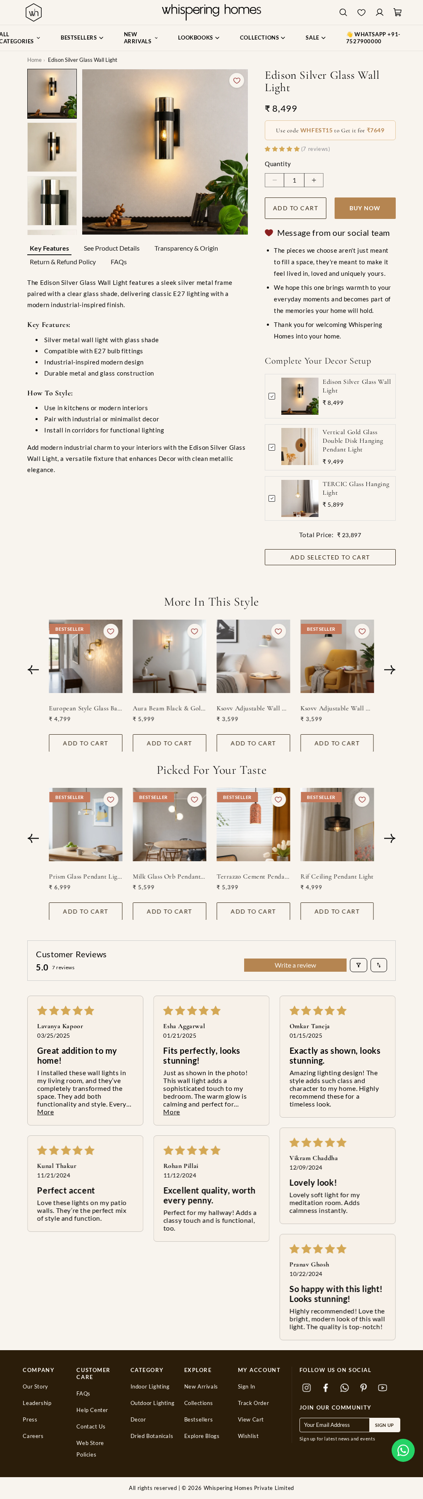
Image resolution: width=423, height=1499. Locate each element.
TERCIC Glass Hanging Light (356, 488)
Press (30, 1420)
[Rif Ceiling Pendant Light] (337, 824)
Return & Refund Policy (63, 261)
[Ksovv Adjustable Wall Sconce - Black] (337, 656)
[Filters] (358, 965)
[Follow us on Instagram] (306, 1387)
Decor (138, 1420)
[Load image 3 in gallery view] (52, 201)
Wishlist (248, 1436)
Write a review (295, 965)
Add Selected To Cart (330, 557)
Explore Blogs (202, 1436)
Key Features (49, 248)
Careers (33, 1436)
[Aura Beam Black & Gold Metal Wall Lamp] (170, 656)
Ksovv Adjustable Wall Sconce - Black (337, 708)
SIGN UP (384, 1425)
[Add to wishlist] (236, 80)
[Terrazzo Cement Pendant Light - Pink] (253, 824)
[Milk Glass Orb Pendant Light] (170, 824)
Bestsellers (198, 1420)
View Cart (251, 1420)
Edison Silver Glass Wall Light (357, 386)
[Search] (343, 12)
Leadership (37, 1403)
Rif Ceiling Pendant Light (337, 876)
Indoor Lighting (150, 1387)
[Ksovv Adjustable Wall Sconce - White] (253, 656)
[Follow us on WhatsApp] (344, 1387)
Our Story (35, 1387)
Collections (198, 1403)
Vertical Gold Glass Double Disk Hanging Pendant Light (353, 440)
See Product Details (112, 248)
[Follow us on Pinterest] (363, 1387)
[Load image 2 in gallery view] (52, 147)
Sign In (246, 1387)
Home (34, 59)
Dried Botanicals (152, 1436)
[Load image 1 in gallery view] (52, 93)
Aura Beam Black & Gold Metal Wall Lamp (170, 708)
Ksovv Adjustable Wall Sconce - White (253, 708)
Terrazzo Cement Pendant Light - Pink (253, 876)
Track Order (253, 1403)
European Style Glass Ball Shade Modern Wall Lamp (86, 708)
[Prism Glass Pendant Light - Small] (86, 824)
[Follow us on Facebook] (325, 1387)
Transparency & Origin (186, 248)
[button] (403, 1450)
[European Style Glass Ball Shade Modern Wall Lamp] (86, 656)
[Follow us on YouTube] (382, 1387)
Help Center (92, 1410)
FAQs (119, 261)
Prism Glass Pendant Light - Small (86, 876)
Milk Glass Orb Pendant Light (170, 876)
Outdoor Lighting (153, 1403)
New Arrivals (201, 1387)
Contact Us (90, 1427)
